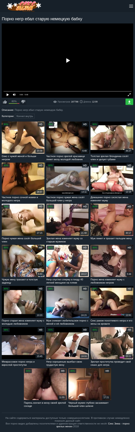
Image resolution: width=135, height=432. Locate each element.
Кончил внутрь (25, 116)
